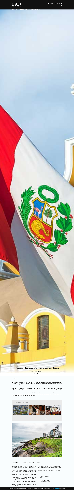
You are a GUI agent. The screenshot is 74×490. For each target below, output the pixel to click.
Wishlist (45, 5)
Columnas (51, 5)
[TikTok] (57, 3)
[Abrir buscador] (61, 5)
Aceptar (56, 488)
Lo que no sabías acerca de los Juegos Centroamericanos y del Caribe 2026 (20, 417)
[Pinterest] (55, 3)
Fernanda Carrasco (38, 371)
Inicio (13, 9)
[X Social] (59, 3)
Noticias (39, 5)
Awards (58, 5)
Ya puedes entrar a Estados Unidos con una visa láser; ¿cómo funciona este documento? (52, 417)
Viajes (33, 5)
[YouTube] (61, 3)
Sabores (27, 5)
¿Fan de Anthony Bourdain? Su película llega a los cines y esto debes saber (36, 417)
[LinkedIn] (53, 3)
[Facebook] (48, 3)
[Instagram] (51, 3)
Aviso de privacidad (62, 488)
